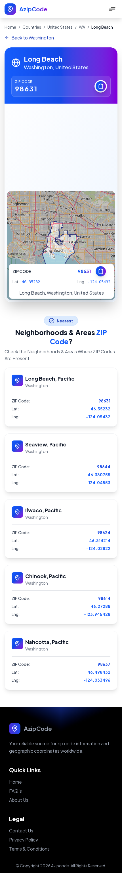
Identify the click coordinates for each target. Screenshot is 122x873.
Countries (31, 27)
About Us (18, 800)
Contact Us (21, 831)
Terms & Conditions (29, 849)
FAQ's (15, 791)
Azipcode (60, 865)
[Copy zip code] (101, 86)
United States (60, 27)
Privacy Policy (23, 840)
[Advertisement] (61, 146)
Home (10, 27)
